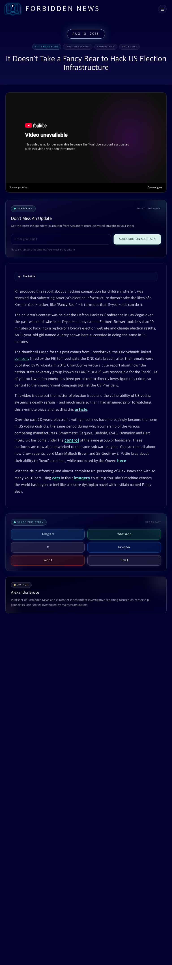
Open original (155, 187)
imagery (82, 477)
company (22, 359)
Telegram (48, 534)
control (71, 440)
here (121, 460)
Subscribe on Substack (137, 239)
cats (56, 477)
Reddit (47, 560)
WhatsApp (124, 534)
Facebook (124, 547)
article (81, 409)
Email (124, 560)
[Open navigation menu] (162, 9)
